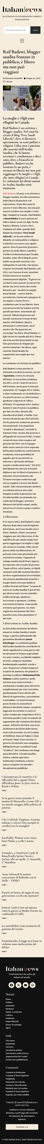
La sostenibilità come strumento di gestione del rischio (21, 927)
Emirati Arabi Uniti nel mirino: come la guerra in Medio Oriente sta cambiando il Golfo (22, 911)
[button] (22, 41)
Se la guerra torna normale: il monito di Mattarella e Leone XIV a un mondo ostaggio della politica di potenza (21, 802)
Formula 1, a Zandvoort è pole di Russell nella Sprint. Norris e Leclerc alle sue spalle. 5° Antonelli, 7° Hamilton (21, 857)
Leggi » (4, 790)
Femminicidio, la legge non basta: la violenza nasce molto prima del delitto (22, 944)
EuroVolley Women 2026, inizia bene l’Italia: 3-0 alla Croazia (19, 839)
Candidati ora (22, 1127)
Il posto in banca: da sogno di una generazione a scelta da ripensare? (20, 894)
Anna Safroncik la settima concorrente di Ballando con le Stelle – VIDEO (19, 877)
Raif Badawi (9, 193)
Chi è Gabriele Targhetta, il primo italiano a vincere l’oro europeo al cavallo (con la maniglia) (21, 823)
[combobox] (16, 30)
